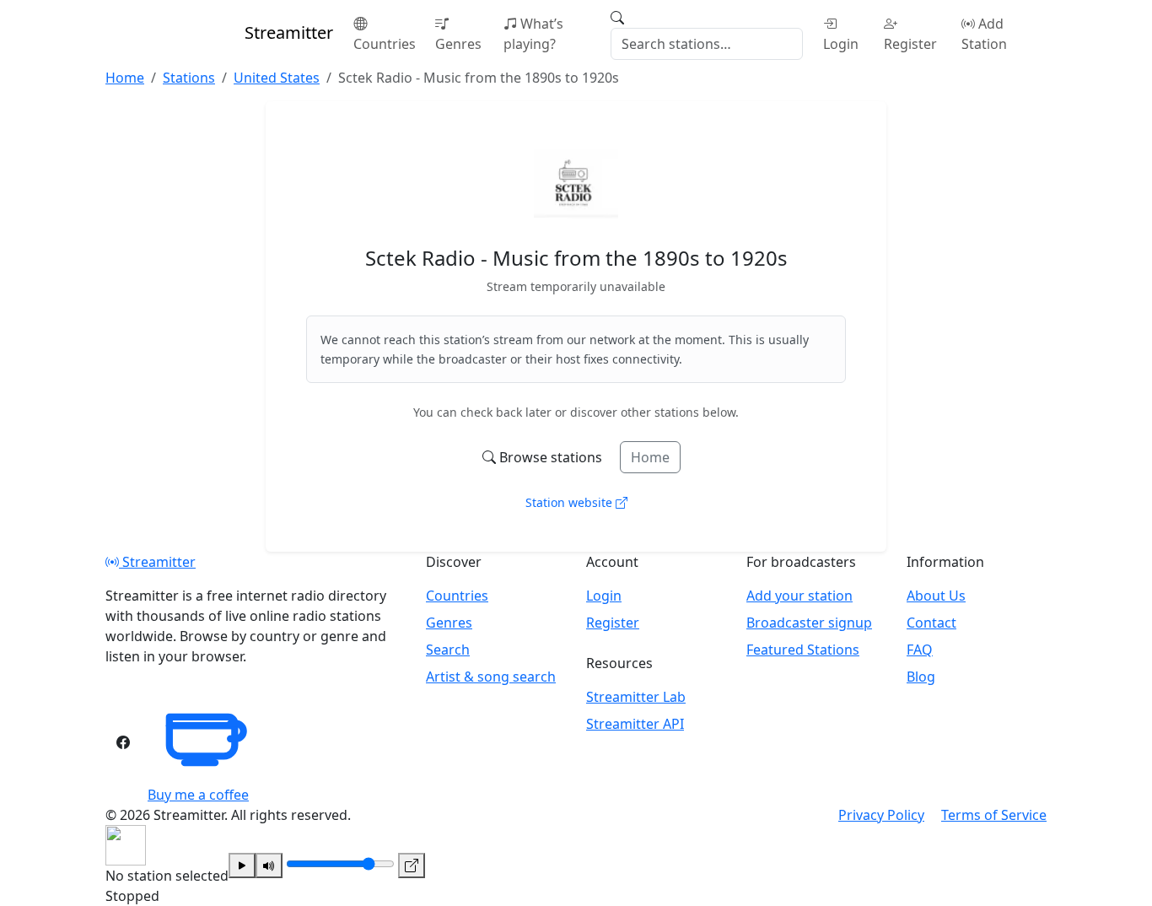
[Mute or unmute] (269, 865)
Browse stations (550, 457)
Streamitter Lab (636, 697)
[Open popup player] (411, 865)
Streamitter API (635, 724)
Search (448, 649)
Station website (570, 502)
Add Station (984, 33)
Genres (458, 44)
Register (910, 44)
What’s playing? (533, 33)
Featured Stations (802, 649)
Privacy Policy (881, 815)
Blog (921, 676)
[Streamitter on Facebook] (123, 742)
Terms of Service (994, 815)
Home (650, 457)
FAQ (920, 649)
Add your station (799, 595)
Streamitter (157, 562)
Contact (931, 622)
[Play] (242, 865)
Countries (384, 44)
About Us (936, 595)
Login (841, 44)
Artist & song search (491, 676)
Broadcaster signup (809, 622)
